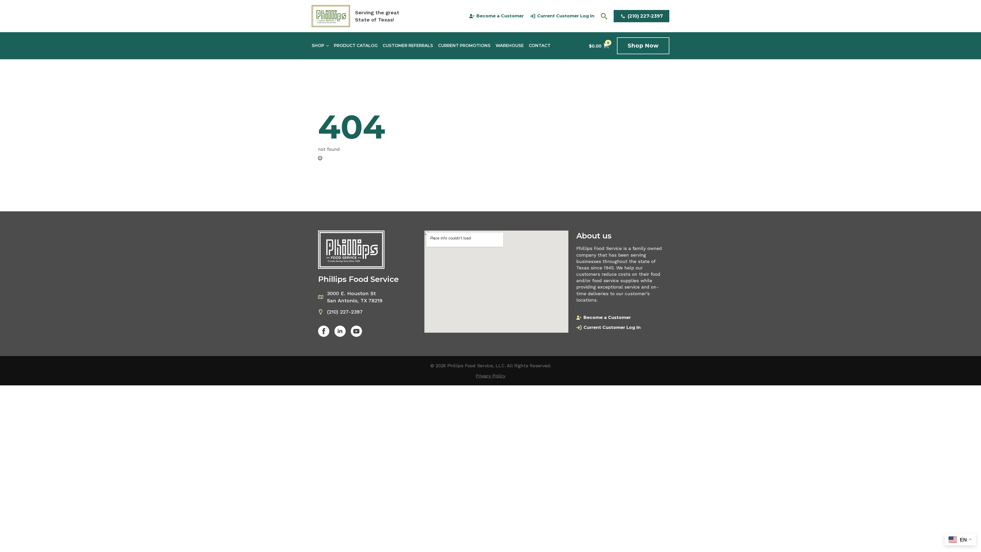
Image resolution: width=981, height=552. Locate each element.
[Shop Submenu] (326, 46)
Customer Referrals (408, 46)
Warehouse (510, 46)
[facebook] (323, 331)
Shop (318, 46)
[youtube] (356, 331)
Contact (540, 46)
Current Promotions (464, 46)
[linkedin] (340, 331)
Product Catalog (356, 46)
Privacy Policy (490, 375)
